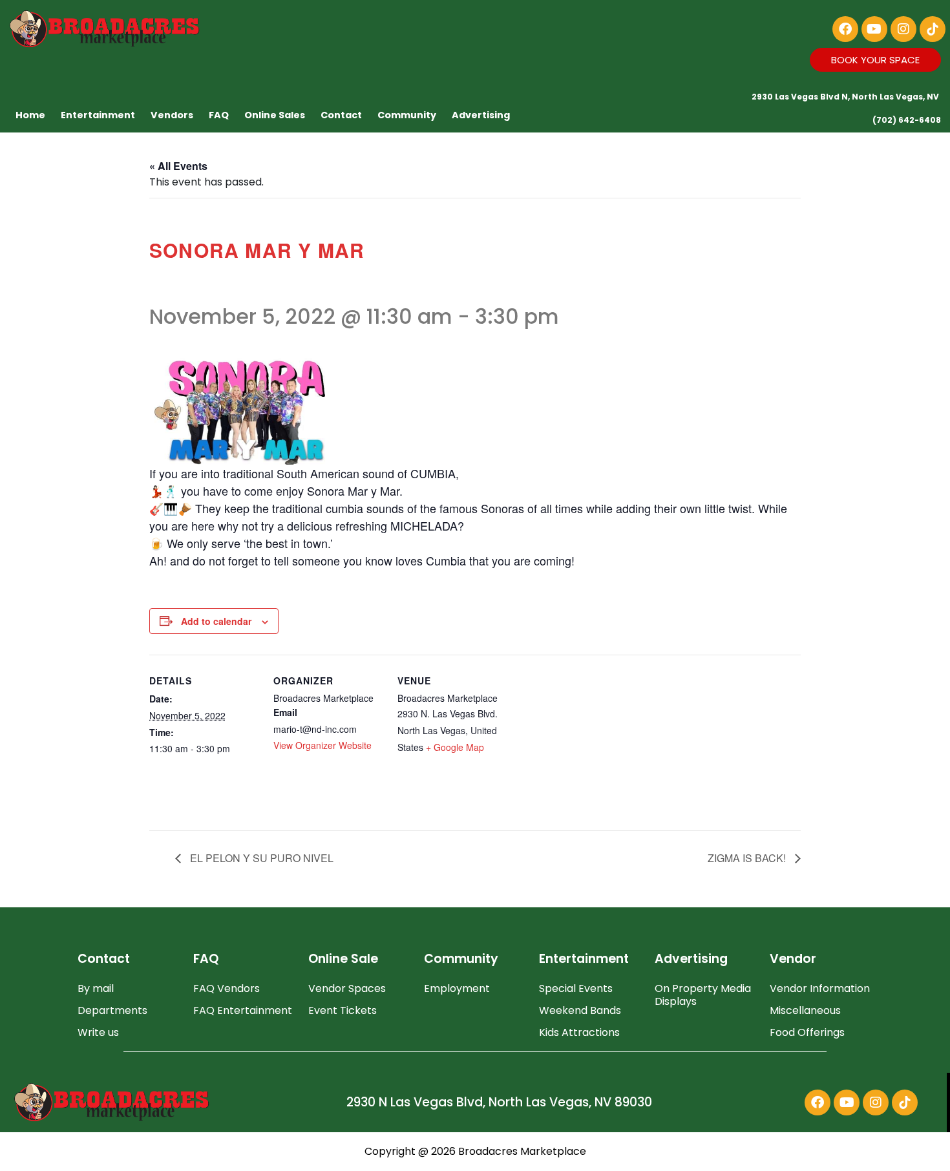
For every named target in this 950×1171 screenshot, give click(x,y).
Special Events (576, 988)
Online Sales (274, 115)
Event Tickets (342, 1010)
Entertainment (98, 115)
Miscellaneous (805, 1010)
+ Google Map (455, 747)
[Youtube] (874, 29)
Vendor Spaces (347, 988)
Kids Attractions (579, 1032)
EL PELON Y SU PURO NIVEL (260, 857)
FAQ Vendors (226, 988)
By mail (96, 988)
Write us (98, 1032)
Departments (112, 1010)
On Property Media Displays (703, 995)
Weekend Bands (580, 1010)
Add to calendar (216, 621)
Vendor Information (820, 988)
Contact (341, 115)
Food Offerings (807, 1032)
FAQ (219, 115)
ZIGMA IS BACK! (748, 857)
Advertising (481, 115)
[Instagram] (903, 29)
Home (30, 115)
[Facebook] (845, 29)
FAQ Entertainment (242, 1010)
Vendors (172, 115)
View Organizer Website (322, 745)
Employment (457, 988)
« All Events (178, 165)
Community (406, 115)
